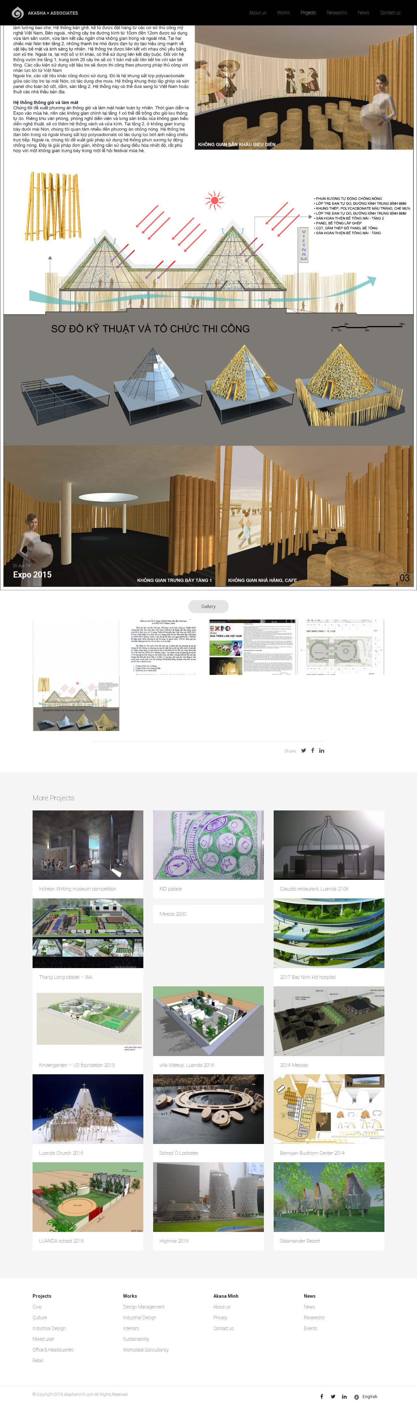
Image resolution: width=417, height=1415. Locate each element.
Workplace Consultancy (146, 1349)
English (370, 1396)
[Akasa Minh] (44, 12)
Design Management (144, 1306)
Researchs (337, 12)
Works (283, 12)
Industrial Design (49, 1328)
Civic (37, 1306)
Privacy (220, 1317)
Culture (40, 1317)
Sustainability (136, 1339)
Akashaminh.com (79, 1394)
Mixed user (43, 1339)
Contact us (390, 12)
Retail (38, 1360)
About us (257, 12)
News (363, 12)
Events (310, 1328)
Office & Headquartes (53, 1349)
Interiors (131, 1328)
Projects (308, 12)
